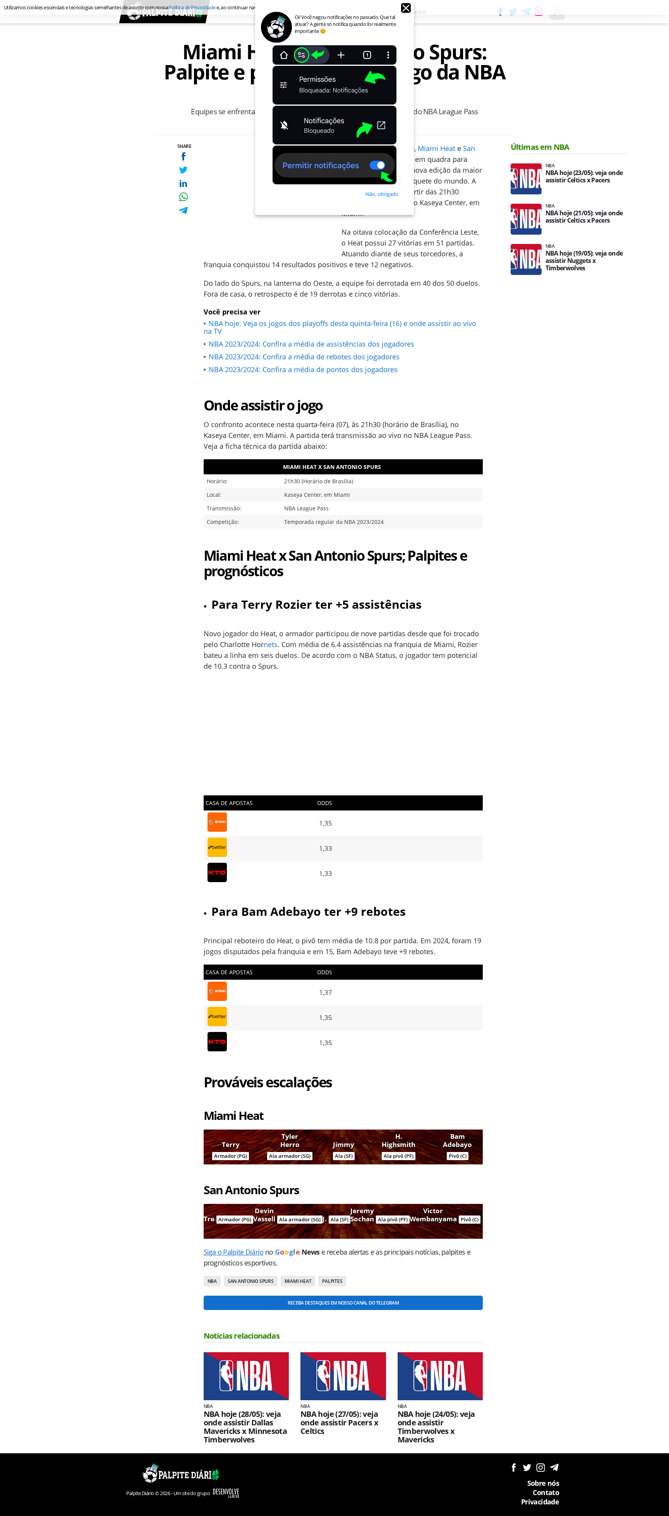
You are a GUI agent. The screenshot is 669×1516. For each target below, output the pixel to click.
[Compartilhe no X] (183, 170)
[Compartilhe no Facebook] (183, 156)
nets (271, 644)
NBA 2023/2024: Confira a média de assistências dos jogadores (311, 344)
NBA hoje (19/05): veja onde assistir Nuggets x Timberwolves (584, 261)
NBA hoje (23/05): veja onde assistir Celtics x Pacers (584, 176)
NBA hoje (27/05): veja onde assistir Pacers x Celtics (339, 1422)
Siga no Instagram (540, 1467)
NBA (212, 1281)
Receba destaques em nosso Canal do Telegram (343, 1303)
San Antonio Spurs (251, 1281)
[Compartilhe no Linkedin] (183, 183)
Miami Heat (436, 148)
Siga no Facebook (513, 1467)
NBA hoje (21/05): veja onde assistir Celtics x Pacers (584, 216)
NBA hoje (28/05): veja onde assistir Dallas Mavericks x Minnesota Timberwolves (245, 1427)
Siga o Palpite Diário (234, 1252)
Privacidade (540, 1501)
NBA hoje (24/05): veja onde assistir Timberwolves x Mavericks (436, 1427)
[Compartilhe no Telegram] (183, 210)
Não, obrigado (381, 194)
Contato (546, 1492)
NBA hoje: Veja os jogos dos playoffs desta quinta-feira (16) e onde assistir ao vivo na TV (340, 327)
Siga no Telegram (554, 1467)
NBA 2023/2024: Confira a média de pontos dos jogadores (303, 369)
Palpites (332, 1281)
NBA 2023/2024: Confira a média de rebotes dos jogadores (304, 357)
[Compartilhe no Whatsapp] (183, 197)
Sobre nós (543, 1483)
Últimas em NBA (540, 147)
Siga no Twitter (527, 1467)
